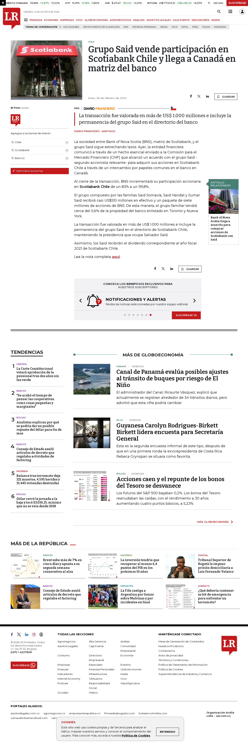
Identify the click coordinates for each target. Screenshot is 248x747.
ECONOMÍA (51, 20)
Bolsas (21, 417)
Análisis (125, 641)
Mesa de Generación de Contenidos (181, 641)
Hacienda (22, 471)
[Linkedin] (207, 96)
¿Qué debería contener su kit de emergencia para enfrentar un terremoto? (216, 596)
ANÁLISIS (139, 20)
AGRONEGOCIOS (120, 20)
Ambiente (204, 586)
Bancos (21, 390)
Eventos (126, 664)
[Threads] (42, 635)
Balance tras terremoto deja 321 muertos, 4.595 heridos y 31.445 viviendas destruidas (38, 479)
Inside (124, 674)
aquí (116, 257)
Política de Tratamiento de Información (183, 664)
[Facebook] (191, 96)
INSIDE (215, 20)
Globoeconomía (131, 669)
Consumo (64, 655)
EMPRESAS (67, 20)
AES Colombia (71, 27)
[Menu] (26, 19)
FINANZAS (35, 20)
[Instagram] (35, 635)
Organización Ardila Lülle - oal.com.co (220, 714)
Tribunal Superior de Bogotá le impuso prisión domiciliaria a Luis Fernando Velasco (216, 565)
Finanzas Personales (101, 669)
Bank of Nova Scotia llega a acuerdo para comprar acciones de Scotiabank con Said (222, 228)
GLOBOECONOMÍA (96, 20)
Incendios (220, 27)
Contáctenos (166, 650)
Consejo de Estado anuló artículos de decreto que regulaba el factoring (62, 594)
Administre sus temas (29, 170)
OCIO (79, 20)
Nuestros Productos (170, 646)
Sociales (63, 692)
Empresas (64, 664)
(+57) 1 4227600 (21, 652)
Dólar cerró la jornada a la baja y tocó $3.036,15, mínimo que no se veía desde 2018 (38, 502)
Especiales (95, 664)
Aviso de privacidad (170, 655)
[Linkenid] (28, 635)
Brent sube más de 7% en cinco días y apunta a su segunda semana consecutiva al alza (62, 565)
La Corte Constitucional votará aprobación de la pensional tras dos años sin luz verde (37, 374)
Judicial (203, 555)
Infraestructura (98, 674)
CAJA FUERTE (181, 20)
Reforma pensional (144, 27)
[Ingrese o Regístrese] (242, 12)
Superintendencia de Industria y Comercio (185, 674)
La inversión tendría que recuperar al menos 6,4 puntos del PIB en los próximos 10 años (140, 565)
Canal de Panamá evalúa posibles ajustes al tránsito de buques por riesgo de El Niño (172, 378)
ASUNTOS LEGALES (158, 20)
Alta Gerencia (97, 641)
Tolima (206, 27)
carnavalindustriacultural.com (29, 717)
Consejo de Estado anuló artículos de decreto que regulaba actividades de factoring (35, 454)
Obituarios (95, 678)
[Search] (218, 12)
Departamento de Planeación (101, 27)
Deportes (127, 586)
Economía (127, 655)
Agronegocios (67, 641)
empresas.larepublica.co (84, 713)
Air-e (174, 27)
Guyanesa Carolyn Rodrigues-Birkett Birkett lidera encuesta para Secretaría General (169, 432)
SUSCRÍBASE (237, 3)
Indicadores (65, 674)
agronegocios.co (54, 713)
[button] (79, 301)
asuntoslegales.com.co (25, 713)
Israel (164, 27)
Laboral (21, 364)
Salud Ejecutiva (130, 683)
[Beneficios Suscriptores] (230, 11)
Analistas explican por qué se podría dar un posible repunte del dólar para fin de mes (39, 427)
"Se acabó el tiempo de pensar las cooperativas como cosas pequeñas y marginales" (35, 401)
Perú (195, 27)
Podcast (63, 683)
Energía (48, 555)
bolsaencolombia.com (153, 713)
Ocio (124, 678)
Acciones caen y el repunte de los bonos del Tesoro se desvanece (170, 482)
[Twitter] (199, 96)
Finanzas (63, 669)
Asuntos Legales (68, 646)
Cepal (184, 27)
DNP (126, 27)
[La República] (11, 18)
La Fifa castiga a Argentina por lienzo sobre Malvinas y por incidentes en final (137, 596)
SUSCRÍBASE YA (186, 315)
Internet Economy (69, 678)
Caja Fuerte (96, 646)
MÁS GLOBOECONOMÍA (213, 521)
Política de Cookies (136, 735)
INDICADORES (200, 20)
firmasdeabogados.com (119, 713)
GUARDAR (228, 96)
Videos (93, 692)
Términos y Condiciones (173, 660)
